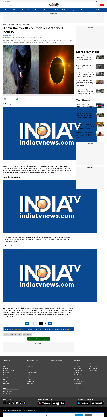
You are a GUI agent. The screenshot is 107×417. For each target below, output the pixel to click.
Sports (37, 10)
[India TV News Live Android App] (44, 403)
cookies (71, 415)
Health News (30, 383)
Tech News (30, 377)
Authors (5, 381)
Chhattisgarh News (79, 381)
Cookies (17, 415)
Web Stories (6, 383)
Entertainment (47, 10)
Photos (64, 10)
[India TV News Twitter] (101, 1)
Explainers (29, 379)
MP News (76, 372)
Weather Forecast (7, 391)
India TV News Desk (8, 35)
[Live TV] (102, 5)
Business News (31, 381)
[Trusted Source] (20, 98)
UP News (76, 379)
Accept (79, 415)
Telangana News (93, 368)
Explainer (99, 10)
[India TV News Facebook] (100, 1)
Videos (15, 10)
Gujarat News (77, 383)
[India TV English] (53, 5)
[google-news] (24, 402)
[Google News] (8, 98)
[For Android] (83, 403)
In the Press (6, 372)
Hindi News (6, 377)
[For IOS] (97, 403)
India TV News (27, 334)
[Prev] (27, 323)
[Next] (50, 323)
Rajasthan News (93, 366)
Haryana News (77, 368)
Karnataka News (78, 388)
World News (30, 366)
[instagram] (12, 402)
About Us (5, 366)
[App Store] (58, 403)
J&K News (76, 385)
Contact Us (6, 364)
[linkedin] (20, 402)
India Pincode (6, 394)
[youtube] (16, 402)
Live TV (5, 379)
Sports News (30, 375)
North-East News (78, 375)
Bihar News (77, 364)
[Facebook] (5, 402)
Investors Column (7, 375)
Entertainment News (32, 372)
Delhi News (77, 366)
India (22, 10)
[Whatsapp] (69, 99)
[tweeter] (8, 402)
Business (89, 10)
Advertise (5, 368)
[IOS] (96, 1)
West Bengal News (93, 370)
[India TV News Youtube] (103, 1)
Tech (56, 10)
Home (7, 10)
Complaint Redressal (8, 370)
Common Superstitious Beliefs (12, 334)
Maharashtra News (93, 364)
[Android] (98, 1)
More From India (87, 52)
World (29, 10)
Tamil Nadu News (78, 377)
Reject (88, 415)
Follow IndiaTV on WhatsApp (37, 339)
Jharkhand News (78, 370)
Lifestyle (72, 10)
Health (81, 10)
